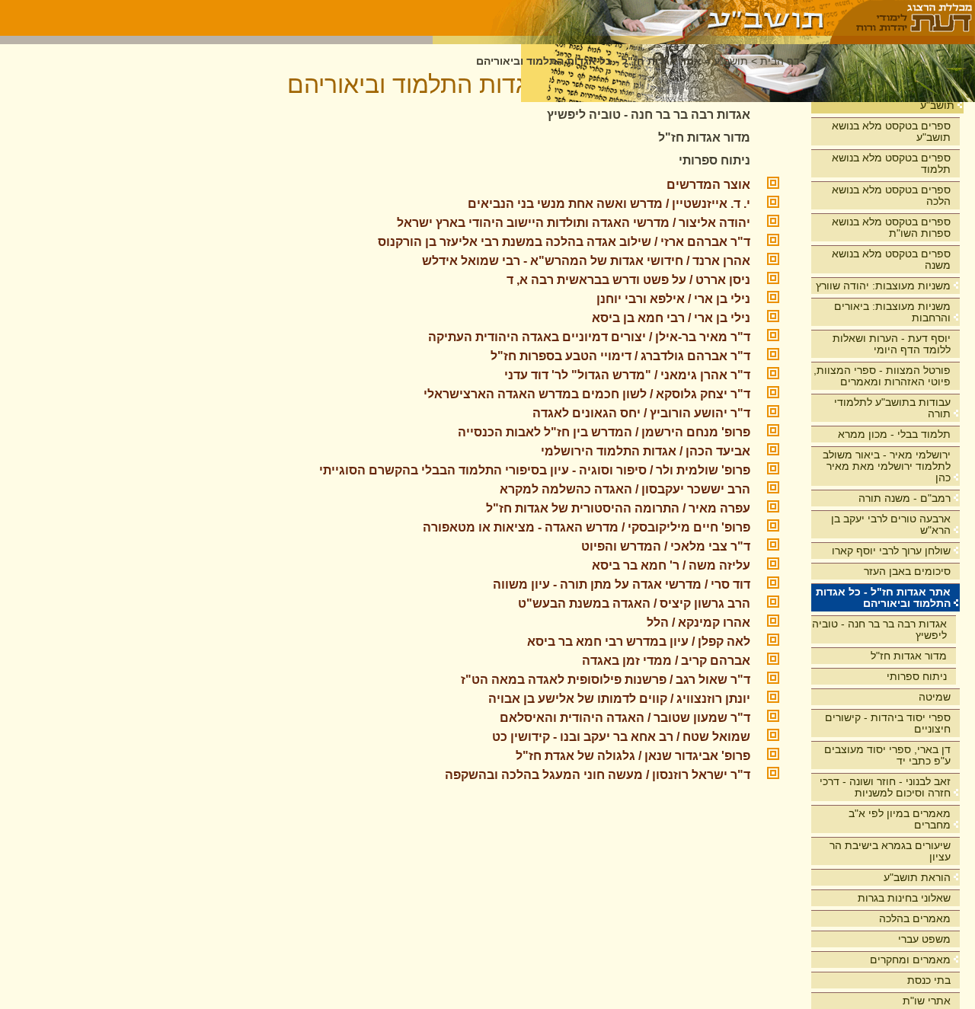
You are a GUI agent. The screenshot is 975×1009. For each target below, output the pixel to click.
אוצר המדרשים (708, 184)
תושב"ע (937, 105)
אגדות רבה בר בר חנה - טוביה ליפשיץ (879, 629)
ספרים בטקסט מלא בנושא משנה (891, 259)
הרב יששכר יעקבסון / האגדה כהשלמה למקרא (625, 489)
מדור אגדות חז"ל (909, 656)
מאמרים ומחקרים (910, 959)
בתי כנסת (929, 980)
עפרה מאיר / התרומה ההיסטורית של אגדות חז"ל (618, 508)
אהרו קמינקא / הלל (698, 622)
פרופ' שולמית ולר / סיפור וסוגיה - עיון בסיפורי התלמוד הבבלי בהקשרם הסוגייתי (534, 470)
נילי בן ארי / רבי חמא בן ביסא (671, 317)
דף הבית (780, 61)
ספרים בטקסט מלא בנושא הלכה (891, 195)
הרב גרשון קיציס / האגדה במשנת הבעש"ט (634, 603)
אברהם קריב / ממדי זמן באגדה (666, 660)
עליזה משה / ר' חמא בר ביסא (671, 565)
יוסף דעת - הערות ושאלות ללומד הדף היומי (892, 344)
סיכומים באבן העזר (907, 571)
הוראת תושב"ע (917, 877)
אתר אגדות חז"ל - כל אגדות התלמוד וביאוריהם (883, 597)
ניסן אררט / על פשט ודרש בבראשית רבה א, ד (628, 279)
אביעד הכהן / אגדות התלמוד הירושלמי (645, 451)
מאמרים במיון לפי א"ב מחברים (900, 819)
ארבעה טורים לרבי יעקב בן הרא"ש (891, 524)
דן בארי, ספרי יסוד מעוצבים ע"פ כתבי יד (887, 755)
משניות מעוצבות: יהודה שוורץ (883, 285)
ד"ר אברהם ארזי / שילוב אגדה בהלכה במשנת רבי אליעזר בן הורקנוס (564, 241)
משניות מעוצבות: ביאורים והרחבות (892, 312)
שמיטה (935, 697)
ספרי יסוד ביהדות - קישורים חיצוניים (888, 723)
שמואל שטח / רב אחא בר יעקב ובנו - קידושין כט (621, 736)
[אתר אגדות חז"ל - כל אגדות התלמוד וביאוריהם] (632, 18)
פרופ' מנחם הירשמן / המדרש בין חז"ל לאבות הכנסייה (604, 432)
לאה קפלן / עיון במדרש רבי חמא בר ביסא (638, 641)
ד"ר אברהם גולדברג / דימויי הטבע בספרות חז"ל (620, 356)
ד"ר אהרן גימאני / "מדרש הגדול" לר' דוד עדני (627, 375)
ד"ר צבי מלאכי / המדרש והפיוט (665, 546)
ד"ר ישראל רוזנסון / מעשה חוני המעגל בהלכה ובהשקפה (597, 774)
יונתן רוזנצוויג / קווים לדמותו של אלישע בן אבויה (619, 698)
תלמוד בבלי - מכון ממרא (894, 434)
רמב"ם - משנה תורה (904, 498)
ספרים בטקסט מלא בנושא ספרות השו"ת (891, 227)
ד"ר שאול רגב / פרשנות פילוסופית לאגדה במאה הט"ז (605, 679)
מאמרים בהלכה (915, 918)
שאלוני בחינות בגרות (904, 898)
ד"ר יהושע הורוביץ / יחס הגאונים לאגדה (641, 413)
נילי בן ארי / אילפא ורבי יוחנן (673, 298)
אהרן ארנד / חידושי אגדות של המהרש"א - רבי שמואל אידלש (586, 260)
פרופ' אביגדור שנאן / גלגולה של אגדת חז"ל (633, 755)
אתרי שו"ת (927, 1001)
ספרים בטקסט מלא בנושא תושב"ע (891, 131)
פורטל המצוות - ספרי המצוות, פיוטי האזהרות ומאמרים (882, 376)
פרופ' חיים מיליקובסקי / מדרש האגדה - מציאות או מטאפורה (586, 527)
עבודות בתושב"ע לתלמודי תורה (892, 408)
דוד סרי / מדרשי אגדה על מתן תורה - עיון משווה (621, 584)
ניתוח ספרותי (917, 676)
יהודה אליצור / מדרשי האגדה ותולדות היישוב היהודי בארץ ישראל (573, 222)
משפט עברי (924, 939)
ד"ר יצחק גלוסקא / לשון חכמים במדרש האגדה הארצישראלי (587, 394)
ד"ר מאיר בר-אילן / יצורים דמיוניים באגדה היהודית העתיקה (589, 336)
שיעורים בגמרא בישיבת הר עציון (890, 851)
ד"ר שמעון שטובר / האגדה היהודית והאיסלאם (625, 717)
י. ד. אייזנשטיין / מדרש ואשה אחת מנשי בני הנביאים (609, 203)
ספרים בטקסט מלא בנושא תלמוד (891, 163)
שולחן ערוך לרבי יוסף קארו (891, 550)
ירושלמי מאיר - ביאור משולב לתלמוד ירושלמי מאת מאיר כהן (887, 466)
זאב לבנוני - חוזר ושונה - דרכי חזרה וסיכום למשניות (885, 787)
